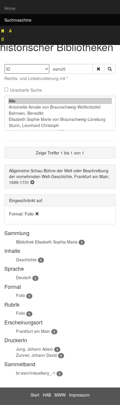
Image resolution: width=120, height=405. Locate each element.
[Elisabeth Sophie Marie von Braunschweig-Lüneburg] (60, 119)
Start (35, 395)
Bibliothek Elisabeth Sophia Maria (46, 242)
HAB (47, 395)
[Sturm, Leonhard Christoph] (60, 125)
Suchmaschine (17, 20)
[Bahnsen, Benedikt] (60, 113)
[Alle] (60, 101)
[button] (98, 69)
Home (9, 8)
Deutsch (23, 277)
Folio (20, 295)
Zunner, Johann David (36, 355)
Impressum (79, 395)
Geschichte (26, 260)
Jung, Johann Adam (34, 349)
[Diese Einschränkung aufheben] (37, 214)
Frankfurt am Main (33, 331)
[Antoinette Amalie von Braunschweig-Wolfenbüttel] (60, 107)
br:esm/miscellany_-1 (35, 373)
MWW (60, 395)
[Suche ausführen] (110, 69)
